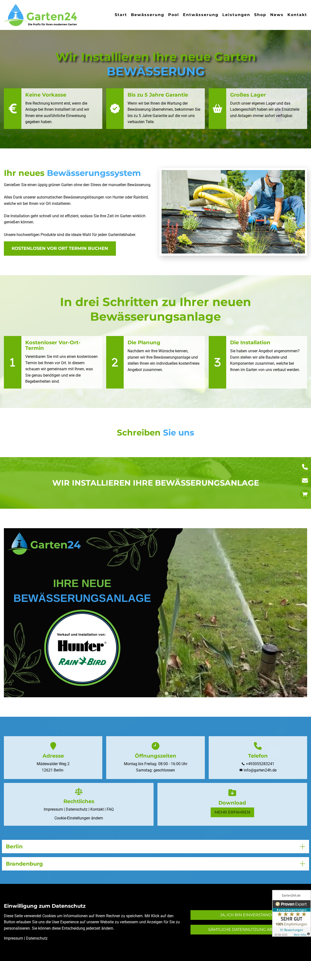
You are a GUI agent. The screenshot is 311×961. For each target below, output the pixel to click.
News (277, 14)
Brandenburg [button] (24, 863)
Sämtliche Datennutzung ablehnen (248, 929)
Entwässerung (200, 14)
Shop (260, 14)
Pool (173, 14)
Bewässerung (147, 14)
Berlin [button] (14, 846)
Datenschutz (76, 809)
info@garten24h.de (260, 770)
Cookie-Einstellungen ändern (78, 818)
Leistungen (236, 14)
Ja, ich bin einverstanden (248, 915)
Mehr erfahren (232, 812)
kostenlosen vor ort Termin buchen (60, 248)
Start (121, 14)
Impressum (53, 809)
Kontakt (297, 14)
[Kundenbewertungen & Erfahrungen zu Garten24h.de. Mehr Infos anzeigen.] (291, 913)
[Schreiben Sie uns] (305, 480)
